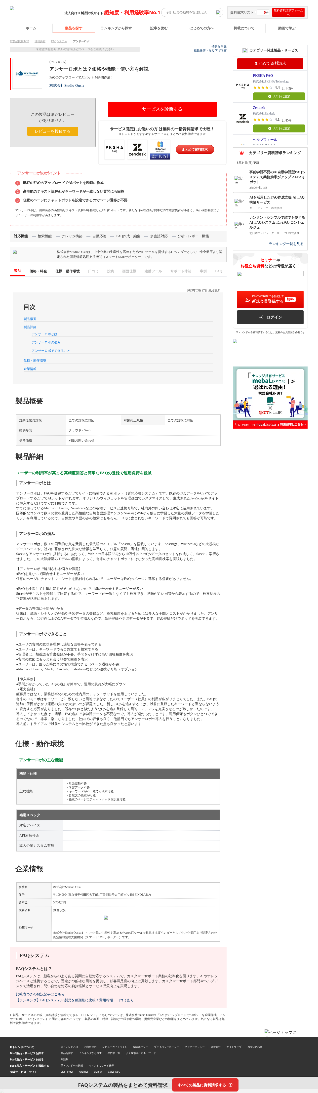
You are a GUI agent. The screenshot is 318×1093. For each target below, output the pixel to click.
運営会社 (216, 1047)
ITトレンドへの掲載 (72, 1065)
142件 (289, 88)
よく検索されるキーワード (141, 1053)
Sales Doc (114, 1071)
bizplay (98, 1071)
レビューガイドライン (114, 1047)
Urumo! (83, 1071)
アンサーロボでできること (51, 351)
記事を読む (159, 28)
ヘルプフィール (265, 140)
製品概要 (30, 319)
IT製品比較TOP (19, 41)
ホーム (31, 28)
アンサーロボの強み (46, 342)
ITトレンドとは (69, 1047)
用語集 (64, 1059)
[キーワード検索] (218, 12)
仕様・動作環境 (35, 360)
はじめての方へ (202, 28)
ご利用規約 (90, 1047)
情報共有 (40, 41)
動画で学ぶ (287, 28)
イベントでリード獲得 (101, 1065)
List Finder (67, 1071)
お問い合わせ (254, 1047)
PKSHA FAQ (263, 76)
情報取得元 (219, 46)
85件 (288, 120)
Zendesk (259, 108)
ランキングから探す (116, 28)
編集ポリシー (140, 1047)
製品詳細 (30, 327)
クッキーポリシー (195, 1047)
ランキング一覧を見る (286, 244)
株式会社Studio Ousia (66, 85)
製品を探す (73, 28)
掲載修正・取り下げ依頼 (210, 50)
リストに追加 (281, 96)
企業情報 (30, 369)
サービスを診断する (162, 109)
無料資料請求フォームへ (288, 12)
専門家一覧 (114, 1053)
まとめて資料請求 (195, 149)
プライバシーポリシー (166, 1047)
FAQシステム (59, 41)
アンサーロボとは (44, 334)
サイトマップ (234, 1047)
